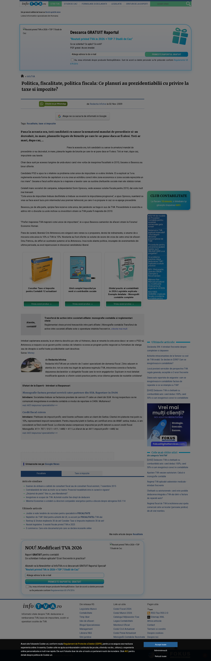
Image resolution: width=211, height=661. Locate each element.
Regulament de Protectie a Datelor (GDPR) (83, 644)
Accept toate (160, 644)
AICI (126, 651)
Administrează (160, 650)
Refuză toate (161, 656)
